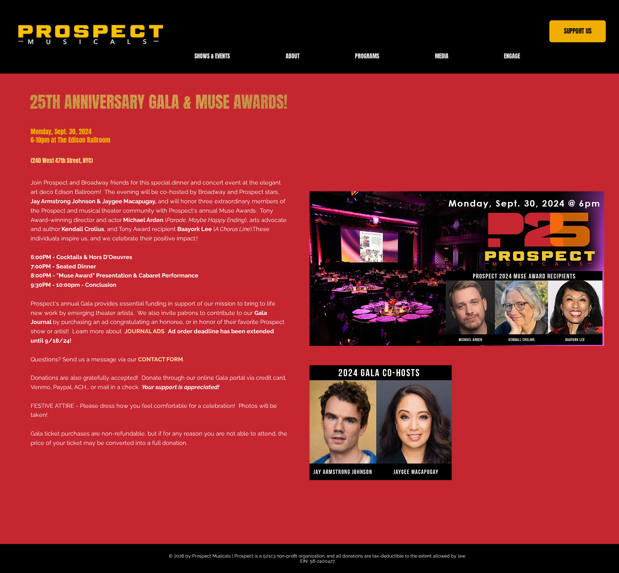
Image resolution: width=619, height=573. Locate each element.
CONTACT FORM (160, 359)
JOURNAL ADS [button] (143, 331)
